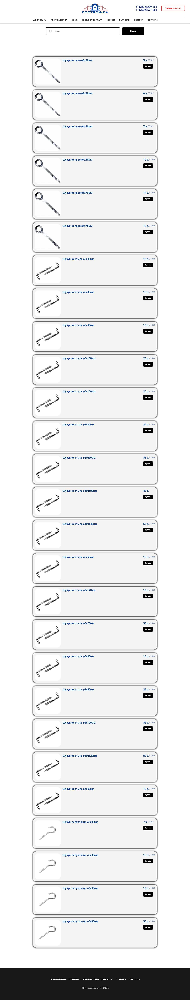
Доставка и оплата (92, 20)
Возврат (138, 20)
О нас (74, 20)
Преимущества (59, 20)
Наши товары (39, 20)
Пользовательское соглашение (64, 979)
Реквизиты (135, 979)
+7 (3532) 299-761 (146, 6)
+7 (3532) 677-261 (146, 10)
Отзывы (110, 20)
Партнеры (124, 20)
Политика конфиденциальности (97, 979)
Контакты (152, 20)
